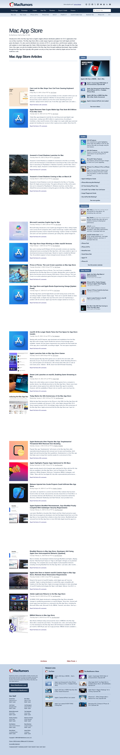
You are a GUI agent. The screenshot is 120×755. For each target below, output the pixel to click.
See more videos (95, 106)
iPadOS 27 (64, 14)
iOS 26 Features (91, 140)
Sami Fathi (56, 379)
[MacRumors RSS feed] (107, 4)
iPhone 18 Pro (34, 14)
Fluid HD (34, 746)
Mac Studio (23, 14)
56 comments (42, 191)
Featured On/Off (13, 746)
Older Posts (71, 661)
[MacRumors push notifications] (104, 4)
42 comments (42, 279)
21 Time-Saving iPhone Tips (90, 186)
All (109, 14)
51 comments (42, 258)
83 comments (42, 608)
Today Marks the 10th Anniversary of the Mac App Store (50, 396)
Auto (38, 746)
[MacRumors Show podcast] (86, 4)
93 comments (42, 236)
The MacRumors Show (91, 671)
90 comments (42, 367)
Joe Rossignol (59, 398)
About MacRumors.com (18, 685)
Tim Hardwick (56, 245)
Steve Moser (12, 730)
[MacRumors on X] (95, 4)
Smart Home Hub (87, 254)
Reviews (52, 10)
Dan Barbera (12, 724)
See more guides (95, 200)
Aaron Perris (27, 730)
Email (10, 701)
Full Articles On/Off (23, 746)
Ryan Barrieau (27, 724)
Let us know (77, 4)
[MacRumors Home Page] (21, 4)
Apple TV (84, 257)
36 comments (42, 477)
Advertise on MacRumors (19, 690)
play (95, 68)
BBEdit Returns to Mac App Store (42, 615)
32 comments (42, 567)
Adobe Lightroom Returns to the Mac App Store (47, 594)
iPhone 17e (101, 14)
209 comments (43, 458)
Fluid (30, 746)
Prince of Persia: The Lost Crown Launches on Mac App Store (53, 265)
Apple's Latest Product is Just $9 (96, 298)
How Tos (43, 10)
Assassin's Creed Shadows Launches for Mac (47, 155)
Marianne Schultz (28, 717)
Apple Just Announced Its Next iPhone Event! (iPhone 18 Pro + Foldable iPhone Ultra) (98, 90)
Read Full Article (34, 104)
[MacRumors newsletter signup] (110, 4)
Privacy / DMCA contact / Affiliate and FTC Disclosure (21, 741)
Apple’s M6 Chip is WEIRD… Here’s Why (92, 79)
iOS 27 (55, 14)
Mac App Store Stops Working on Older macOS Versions (51, 244)
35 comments (42, 589)
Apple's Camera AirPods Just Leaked (97, 101)
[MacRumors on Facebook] (92, 4)
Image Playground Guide (89, 193)
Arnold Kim (12, 698)
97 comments (42, 169)
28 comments (42, 302)
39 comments (42, 410)
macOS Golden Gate (76, 14)
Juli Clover (53, 92)
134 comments (43, 104)
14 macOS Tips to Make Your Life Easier (93, 189)
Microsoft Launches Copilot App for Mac (45, 222)
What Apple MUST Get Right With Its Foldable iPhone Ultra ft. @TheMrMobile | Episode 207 (99, 683)
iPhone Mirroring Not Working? (91, 182)
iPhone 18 (84, 261)
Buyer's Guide (62, 10)
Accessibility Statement (14, 744)
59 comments (42, 348)
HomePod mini (86, 250)
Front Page (14, 10)
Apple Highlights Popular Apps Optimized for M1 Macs (50, 463)
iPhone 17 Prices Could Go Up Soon (97, 290)
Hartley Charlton (58, 446)
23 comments (42, 522)
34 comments (42, 391)
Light (41, 746)
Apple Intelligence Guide (89, 178)
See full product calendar (95, 265)
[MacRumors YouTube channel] (101, 4)
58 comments (42, 500)
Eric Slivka (26, 698)
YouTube (51, 671)
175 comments (43, 126)
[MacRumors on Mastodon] (98, 4)
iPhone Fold (45, 14)
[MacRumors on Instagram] (89, 4)
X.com (14, 701)
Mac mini (13, 14)
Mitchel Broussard (13, 711)
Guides (35, 10)
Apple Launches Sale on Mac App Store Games (47, 353)
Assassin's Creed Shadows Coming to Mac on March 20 (50, 177)
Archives (43, 661)
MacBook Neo (90, 14)
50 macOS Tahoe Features (94, 159)
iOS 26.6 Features (92, 150)
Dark (44, 746)
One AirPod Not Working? (89, 197)
